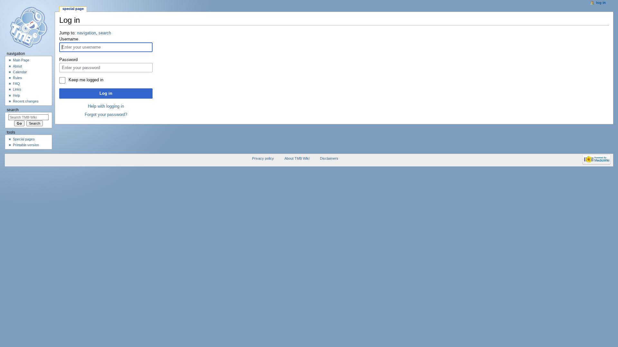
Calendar (20, 72)
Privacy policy (263, 158)
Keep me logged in (86, 80)
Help (16, 95)
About (17, 66)
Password (68, 60)
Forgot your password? (106, 114)
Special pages (24, 139)
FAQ (16, 83)
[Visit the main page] (31, 27)
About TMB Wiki (297, 158)
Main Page (21, 60)
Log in (105, 93)
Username (68, 39)
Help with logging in (106, 106)
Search (13, 110)
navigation (86, 33)
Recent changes (26, 101)
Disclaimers (329, 158)
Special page (73, 9)
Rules (17, 78)
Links (17, 89)
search (104, 33)
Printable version (26, 145)
